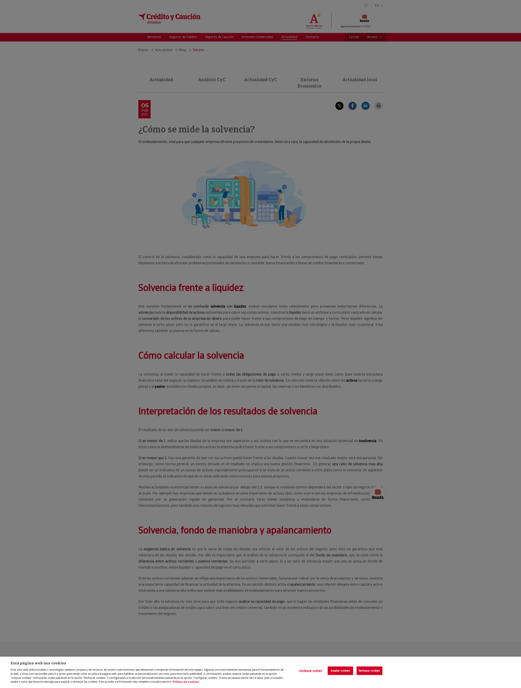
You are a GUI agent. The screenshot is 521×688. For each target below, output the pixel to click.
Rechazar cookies (369, 670)
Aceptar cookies (340, 670)
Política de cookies (186, 681)
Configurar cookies (310, 670)
